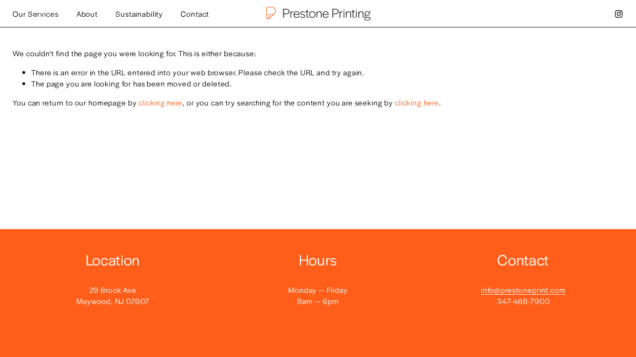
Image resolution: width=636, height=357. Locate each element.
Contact (195, 13)
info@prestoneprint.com (523, 289)
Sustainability (139, 13)
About (87, 13)
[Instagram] (618, 14)
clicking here (160, 102)
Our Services (35, 13)
